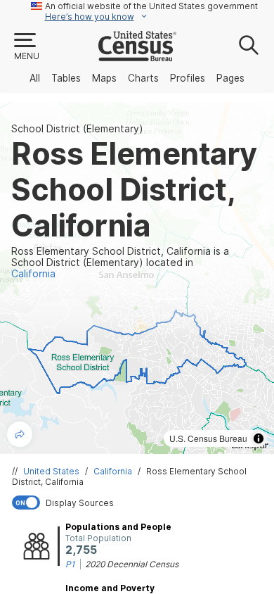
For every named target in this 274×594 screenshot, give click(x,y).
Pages (230, 78)
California (112, 471)
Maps (104, 78)
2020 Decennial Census (131, 564)
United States (51, 471)
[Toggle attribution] (258, 438)
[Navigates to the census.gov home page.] (137, 55)
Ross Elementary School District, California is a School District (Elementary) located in (120, 262)
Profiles (187, 78)
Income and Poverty (110, 588)
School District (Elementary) (77, 128)
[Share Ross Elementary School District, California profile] (19, 434)
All (35, 78)
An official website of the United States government (151, 6)
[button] (26, 47)
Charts (143, 78)
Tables (66, 78)
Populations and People (118, 527)
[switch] (140, 502)
